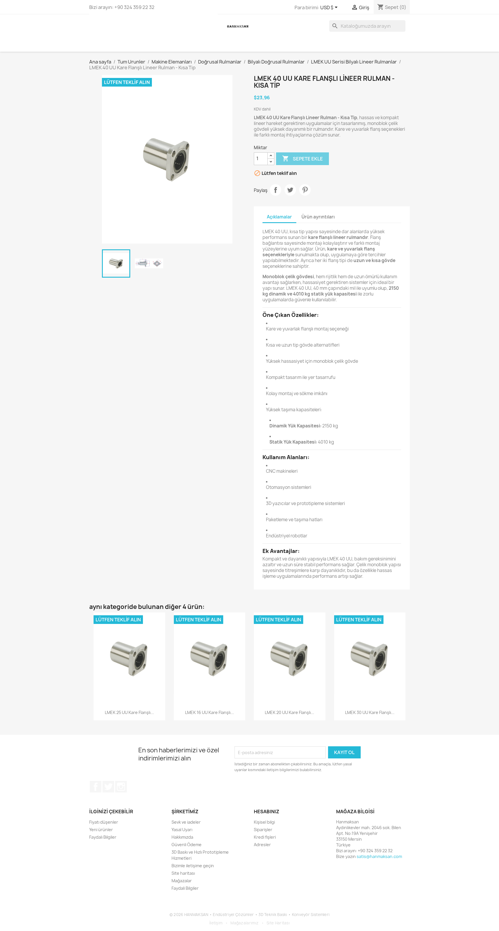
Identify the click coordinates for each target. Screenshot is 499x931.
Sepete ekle (302, 158)
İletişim (215, 923)
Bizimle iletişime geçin (193, 865)
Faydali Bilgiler (185, 888)
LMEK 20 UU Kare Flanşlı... (289, 712)
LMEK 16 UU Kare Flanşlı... (209, 712)
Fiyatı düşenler (103, 822)
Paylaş (275, 190)
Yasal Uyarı (182, 829)
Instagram (121, 786)
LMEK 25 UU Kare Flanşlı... (129, 712)
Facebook (95, 786)
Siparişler (263, 829)
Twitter (108, 786)
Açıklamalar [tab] (279, 217)
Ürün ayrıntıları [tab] (318, 217)
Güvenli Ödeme (187, 844)
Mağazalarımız (244, 923)
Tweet (290, 190)
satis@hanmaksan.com (379, 856)
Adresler (262, 844)
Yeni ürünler (101, 829)
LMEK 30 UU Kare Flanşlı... (369, 712)
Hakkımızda (182, 837)
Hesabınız (266, 811)
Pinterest (305, 190)
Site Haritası (278, 923)
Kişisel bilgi (264, 822)
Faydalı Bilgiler (102, 837)
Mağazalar (182, 880)
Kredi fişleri (265, 837)
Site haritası (183, 873)
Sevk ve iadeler (186, 822)
